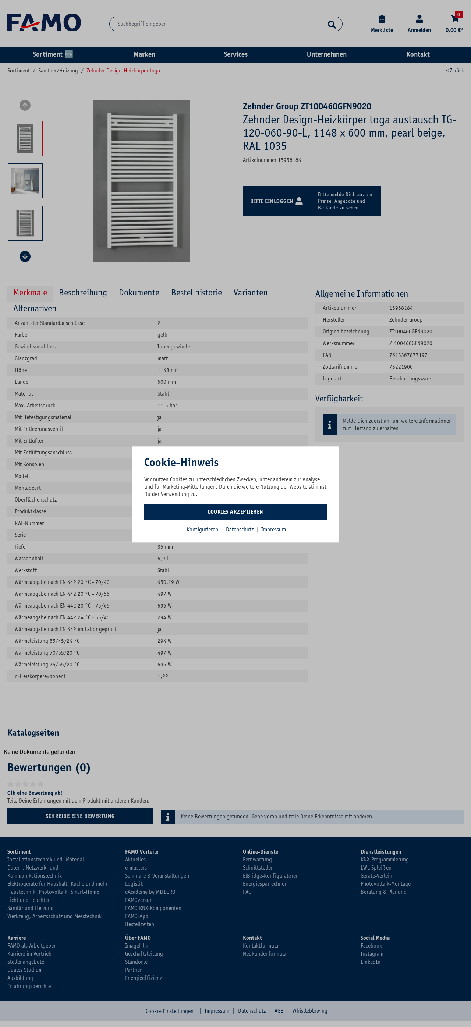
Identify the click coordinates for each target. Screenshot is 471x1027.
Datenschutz (240, 529)
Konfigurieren (202, 529)
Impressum (273, 529)
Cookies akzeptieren (235, 512)
